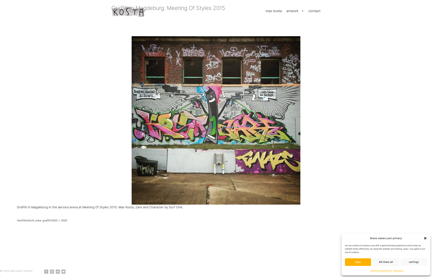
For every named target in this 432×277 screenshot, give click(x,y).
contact (314, 11)
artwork (292, 11)
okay (358, 262)
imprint (28, 270)
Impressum (398, 270)
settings (414, 262)
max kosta (274, 11)
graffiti (47, 220)
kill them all (386, 262)
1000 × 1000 (59, 220)
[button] (425, 238)
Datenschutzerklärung (381, 270)
